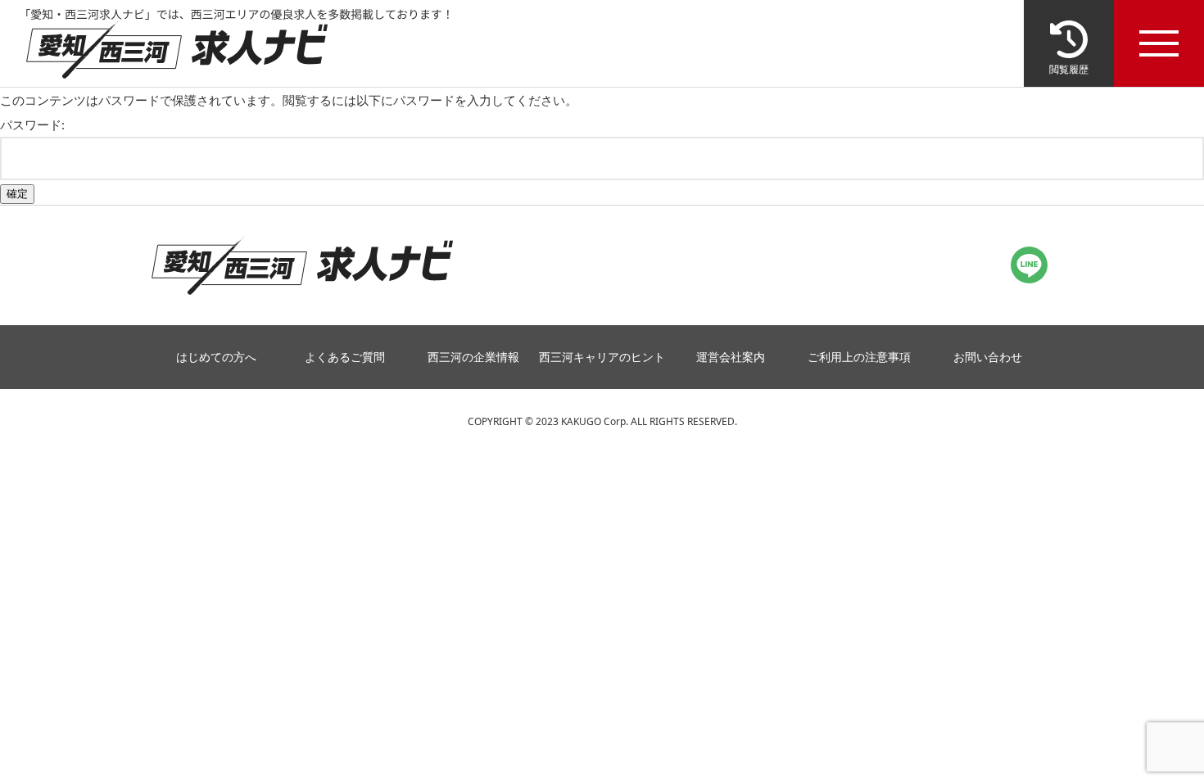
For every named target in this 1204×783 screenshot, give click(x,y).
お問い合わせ (987, 357)
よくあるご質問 (345, 357)
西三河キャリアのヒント (602, 357)
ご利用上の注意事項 (859, 357)
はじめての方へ (216, 357)
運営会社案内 (730, 357)
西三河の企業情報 (473, 357)
